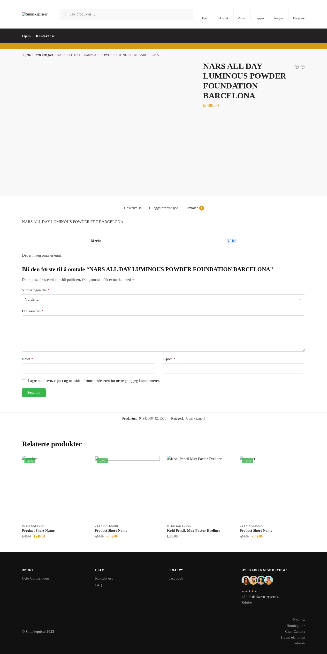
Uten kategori (43, 55)
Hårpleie (298, 18)
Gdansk (299, 643)
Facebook (175, 578)
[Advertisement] (163, 160)
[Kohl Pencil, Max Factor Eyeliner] (199, 488)
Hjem (205, 18)
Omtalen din (33, 311)
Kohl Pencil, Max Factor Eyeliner (193, 530)
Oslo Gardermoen (35, 578)
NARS (231, 241)
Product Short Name (38, 530)
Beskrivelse (133, 208)
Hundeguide (296, 626)
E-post (169, 359)
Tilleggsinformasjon (163, 208)
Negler (278, 18)
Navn (27, 359)
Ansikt (223, 18)
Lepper (259, 18)
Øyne (241, 18)
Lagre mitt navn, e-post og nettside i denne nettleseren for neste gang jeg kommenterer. (94, 381)
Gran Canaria (295, 631)
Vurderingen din (36, 290)
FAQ (98, 585)
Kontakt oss (104, 578)
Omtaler (191, 208)
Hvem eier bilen (293, 637)
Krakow (299, 620)
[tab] (133, 204)
